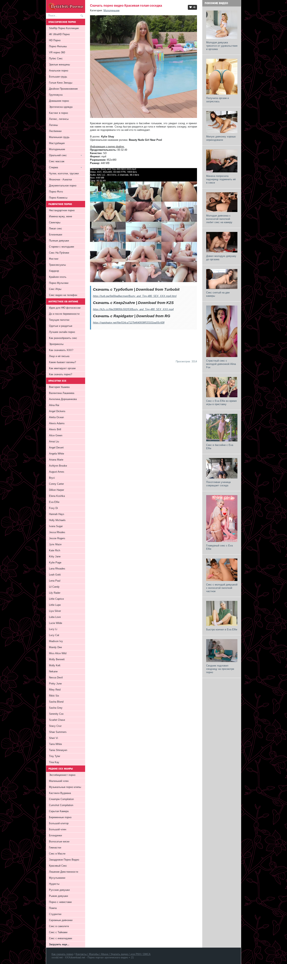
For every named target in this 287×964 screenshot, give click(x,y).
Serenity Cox (56, 713)
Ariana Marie (56, 459)
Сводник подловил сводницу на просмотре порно (220, 669)
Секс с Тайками (58, 932)
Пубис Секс (56, 58)
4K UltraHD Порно (59, 34)
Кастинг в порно (58, 112)
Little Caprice (56, 598)
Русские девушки (59, 889)
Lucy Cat (54, 635)
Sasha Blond (56, 701)
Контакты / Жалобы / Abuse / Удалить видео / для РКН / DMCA (113, 954)
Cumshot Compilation (61, 805)
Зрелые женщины (59, 64)
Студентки (55, 914)
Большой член (57, 829)
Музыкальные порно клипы (65, 787)
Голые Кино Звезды (60, 82)
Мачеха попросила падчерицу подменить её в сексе (221, 179)
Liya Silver (55, 610)
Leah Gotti (55, 574)
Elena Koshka (57, 495)
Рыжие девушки (58, 896)
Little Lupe (55, 604)
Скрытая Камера (59, 811)
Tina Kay (54, 762)
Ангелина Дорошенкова (63, 399)
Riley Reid (55, 689)
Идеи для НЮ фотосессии (64, 307)
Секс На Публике (59, 252)
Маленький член (59, 781)
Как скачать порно (62, 954)
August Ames (56, 471)
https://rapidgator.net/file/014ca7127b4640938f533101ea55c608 (128, 322)
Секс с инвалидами (60, 938)
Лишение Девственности (63, 871)
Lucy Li (53, 629)
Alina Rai (54, 405)
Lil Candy (54, 586)
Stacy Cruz (55, 725)
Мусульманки (57, 877)
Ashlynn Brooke (58, 465)
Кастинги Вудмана (60, 793)
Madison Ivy (56, 641)
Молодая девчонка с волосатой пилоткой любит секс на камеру (219, 219)
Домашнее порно (59, 100)
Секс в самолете (59, 926)
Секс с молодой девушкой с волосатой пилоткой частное (221, 588)
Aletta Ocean (56, 417)
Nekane (53, 671)
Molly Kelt (54, 665)
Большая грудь (58, 76)
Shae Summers (58, 732)
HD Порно (55, 40)
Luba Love (55, 617)
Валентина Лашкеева (61, 393)
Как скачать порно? (60, 374)
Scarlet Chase (57, 719)
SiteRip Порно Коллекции (64, 28)
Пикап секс (55, 228)
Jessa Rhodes (57, 532)
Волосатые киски (59, 841)
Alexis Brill (55, 429)
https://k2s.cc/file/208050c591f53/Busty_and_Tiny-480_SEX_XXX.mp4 (133, 309)
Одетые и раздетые (60, 325)
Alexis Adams (57, 423)
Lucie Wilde (55, 623)
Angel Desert (56, 447)
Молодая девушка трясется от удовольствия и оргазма (221, 46)
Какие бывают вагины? (62, 362)
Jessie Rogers (57, 538)
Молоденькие (111, 10)
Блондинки (55, 835)
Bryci (52, 477)
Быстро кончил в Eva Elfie (221, 629)
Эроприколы (56, 344)
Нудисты (54, 883)
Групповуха (55, 94)
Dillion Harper (56, 489)
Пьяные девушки (59, 240)
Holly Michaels (57, 520)
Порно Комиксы (58, 197)
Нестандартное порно (62, 210)
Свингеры (54, 222)
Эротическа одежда (60, 106)
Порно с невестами (60, 902)
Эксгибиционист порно (62, 774)
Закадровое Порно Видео (64, 859)
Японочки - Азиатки (60, 179)
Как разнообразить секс (63, 338)
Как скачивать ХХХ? (61, 350)
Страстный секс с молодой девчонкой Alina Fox (221, 364)
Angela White (56, 453)
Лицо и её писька (59, 356)
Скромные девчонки (60, 920)
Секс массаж (56, 161)
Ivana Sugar (56, 526)
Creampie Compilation (61, 799)
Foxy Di (53, 508)
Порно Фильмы (58, 46)
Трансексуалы (57, 264)
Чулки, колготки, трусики (64, 173)
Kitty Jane (55, 556)
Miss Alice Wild (57, 653)
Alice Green (55, 435)
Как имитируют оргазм (62, 368)
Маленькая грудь (59, 137)
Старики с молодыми (61, 246)
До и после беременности (64, 313)
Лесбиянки (55, 131)
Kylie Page (55, 562)
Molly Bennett (57, 659)
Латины (53, 125)
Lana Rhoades (57, 568)
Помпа (53, 908)
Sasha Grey (55, 707)
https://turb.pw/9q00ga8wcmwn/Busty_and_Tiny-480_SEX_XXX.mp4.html (134, 296)
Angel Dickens (57, 411)
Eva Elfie (54, 502)
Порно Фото (56, 191)
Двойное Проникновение (63, 88)
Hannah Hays (56, 514)
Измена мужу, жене (60, 216)
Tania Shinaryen (58, 750)
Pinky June (55, 683)
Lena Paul (54, 580)
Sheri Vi (53, 738)
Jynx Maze (55, 544)
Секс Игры (55, 289)
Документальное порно (62, 185)
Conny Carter (56, 483)
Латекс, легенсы (59, 119)
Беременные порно (60, 817)
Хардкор (54, 270)
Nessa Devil (56, 677)
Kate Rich (54, 550)
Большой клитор (59, 823)
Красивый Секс (58, 865)
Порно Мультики (58, 283)
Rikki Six (54, 695)
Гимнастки (55, 847)
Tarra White (55, 744)
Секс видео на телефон (63, 295)
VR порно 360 (57, 52)
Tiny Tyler (54, 756)
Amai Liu (54, 441)
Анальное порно (58, 70)
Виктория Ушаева (59, 387)
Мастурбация (57, 143)
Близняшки (55, 234)
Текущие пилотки (59, 319)
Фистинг (54, 258)
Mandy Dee (55, 647)
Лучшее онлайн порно (62, 332)
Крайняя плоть (57, 276)
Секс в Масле (57, 853)
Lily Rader (54, 592)
